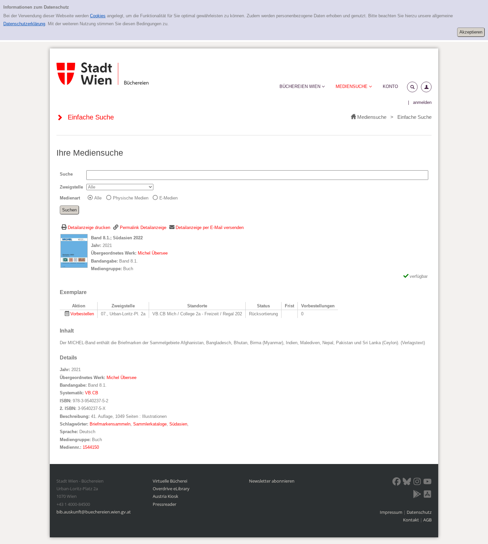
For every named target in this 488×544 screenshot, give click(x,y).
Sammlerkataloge (150, 424)
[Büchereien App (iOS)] (427, 495)
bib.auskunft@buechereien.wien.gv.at (93, 512)
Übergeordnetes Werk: (114, 253)
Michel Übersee (153, 253)
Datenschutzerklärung (24, 23)
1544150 (91, 447)
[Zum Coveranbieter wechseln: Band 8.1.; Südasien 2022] (74, 250)
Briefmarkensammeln (110, 424)
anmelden (422, 102)
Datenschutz (419, 512)
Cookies (98, 15)
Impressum (391, 512)
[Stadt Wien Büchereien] (102, 73)
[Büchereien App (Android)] (417, 495)
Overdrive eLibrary (171, 489)
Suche (66, 174)
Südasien (178, 424)
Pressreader (164, 504)
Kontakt (411, 520)
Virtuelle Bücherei (170, 481)
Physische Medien (130, 197)
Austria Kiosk (165, 496)
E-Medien (168, 197)
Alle (98, 197)
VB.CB (91, 392)
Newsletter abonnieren (271, 481)
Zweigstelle (71, 187)
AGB (427, 520)
